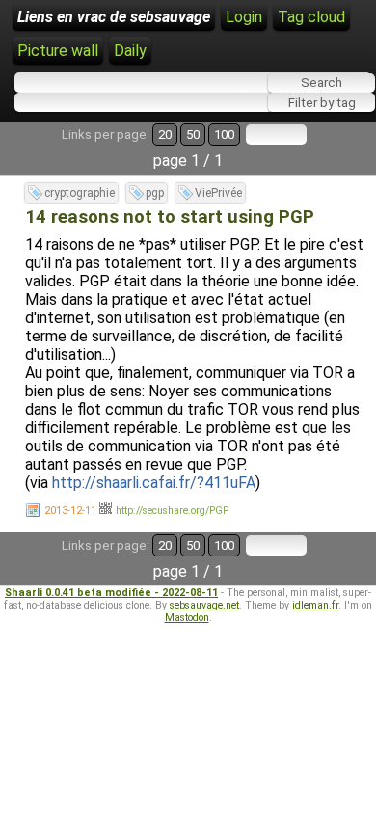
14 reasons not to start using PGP (169, 217)
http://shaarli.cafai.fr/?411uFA (153, 483)
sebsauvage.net (204, 605)
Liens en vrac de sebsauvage (113, 17)
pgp (155, 193)
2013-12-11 (70, 510)
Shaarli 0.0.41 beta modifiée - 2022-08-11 (111, 592)
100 (224, 134)
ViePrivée (218, 193)
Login (244, 17)
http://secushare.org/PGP (172, 510)
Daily (130, 50)
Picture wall (57, 50)
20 (165, 134)
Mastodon (187, 617)
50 (193, 134)
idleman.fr (315, 605)
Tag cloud (311, 17)
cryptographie (79, 193)
